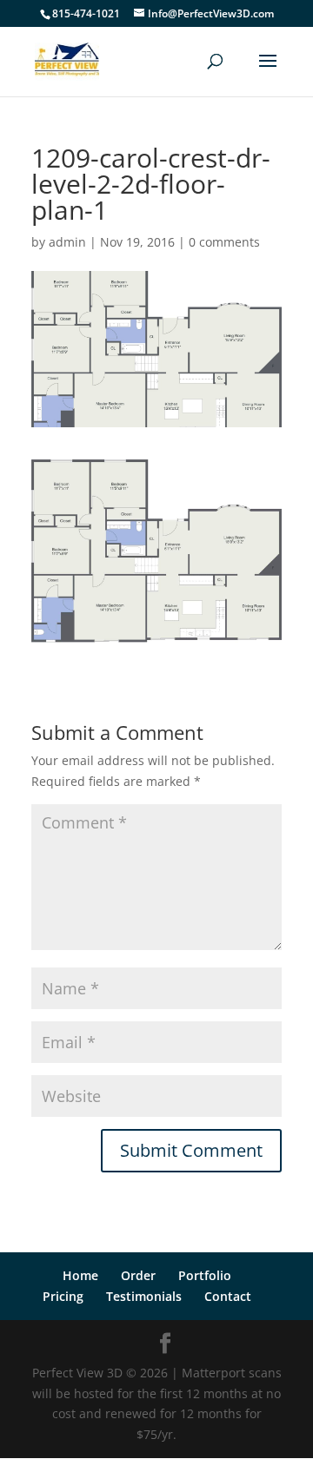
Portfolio (204, 1275)
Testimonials (144, 1296)
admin (67, 242)
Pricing (63, 1296)
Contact (227, 1296)
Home (80, 1275)
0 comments (224, 242)
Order (138, 1275)
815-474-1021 (86, 13)
